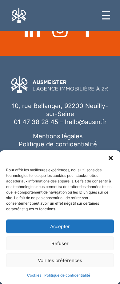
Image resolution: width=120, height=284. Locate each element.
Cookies (34, 275)
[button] (111, 158)
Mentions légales (57, 136)
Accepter (60, 226)
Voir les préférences (60, 260)
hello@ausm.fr (85, 122)
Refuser (60, 243)
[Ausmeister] (19, 15)
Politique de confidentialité (67, 275)
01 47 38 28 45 (36, 122)
